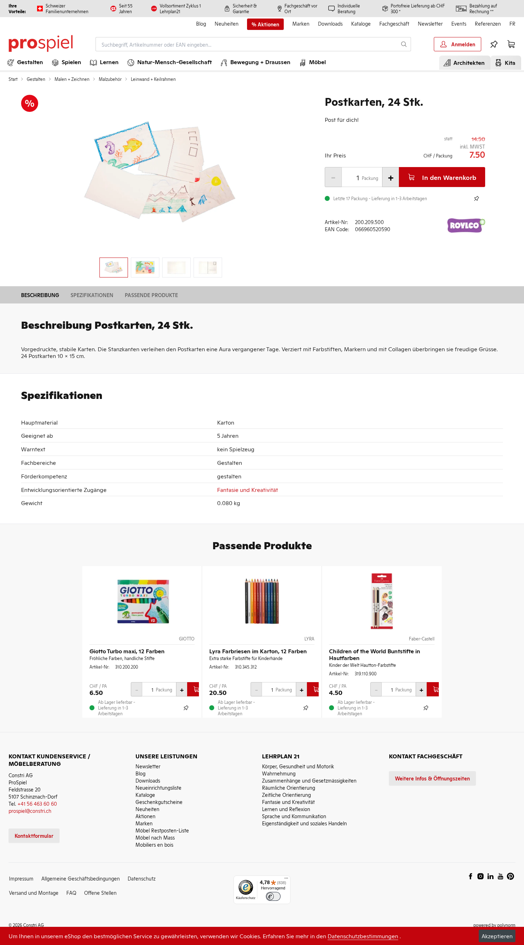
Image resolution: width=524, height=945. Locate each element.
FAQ (71, 892)
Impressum (21, 878)
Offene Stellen (100, 892)
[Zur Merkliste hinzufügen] (476, 198)
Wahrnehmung (279, 773)
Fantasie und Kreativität (247, 489)
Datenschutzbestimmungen (363, 936)
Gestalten (36, 79)
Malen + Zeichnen (72, 79)
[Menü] (286, 880)
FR (512, 23)
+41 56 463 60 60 (37, 803)
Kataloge (361, 23)
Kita (509, 62)
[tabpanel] (160, 173)
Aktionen (145, 815)
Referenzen (488, 23)
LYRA (309, 639)
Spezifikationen (92, 294)
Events (458, 23)
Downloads (330, 23)
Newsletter (430, 23)
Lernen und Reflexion (286, 808)
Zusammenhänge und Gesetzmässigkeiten (309, 780)
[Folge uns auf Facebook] (471, 876)
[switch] (273, 896)
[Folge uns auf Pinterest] (510, 876)
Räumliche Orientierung (288, 787)
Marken (300, 23)
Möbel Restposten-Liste (162, 830)
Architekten (467, 62)
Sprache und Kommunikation (294, 815)
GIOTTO (187, 639)
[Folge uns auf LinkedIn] (490, 876)
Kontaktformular (34, 835)
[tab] (113, 267)
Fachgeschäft (394, 23)
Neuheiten (226, 23)
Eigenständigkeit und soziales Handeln (304, 823)
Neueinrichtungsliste (158, 787)
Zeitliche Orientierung (286, 794)
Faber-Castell (422, 639)
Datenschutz (141, 878)
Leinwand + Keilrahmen (153, 79)
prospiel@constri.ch (30, 810)
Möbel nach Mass (155, 837)
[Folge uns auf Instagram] (481, 876)
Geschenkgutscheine (159, 801)
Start (13, 79)
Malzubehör (110, 79)
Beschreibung (40, 294)
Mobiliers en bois (154, 844)
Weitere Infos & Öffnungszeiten (432, 778)
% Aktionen (265, 24)
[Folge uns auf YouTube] (500, 876)
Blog (201, 23)
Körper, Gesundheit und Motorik (298, 766)
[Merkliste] (494, 44)
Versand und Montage (33, 892)
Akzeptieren (497, 936)
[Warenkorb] (511, 44)
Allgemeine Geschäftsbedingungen (80, 878)
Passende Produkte (151, 294)
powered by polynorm (494, 925)
